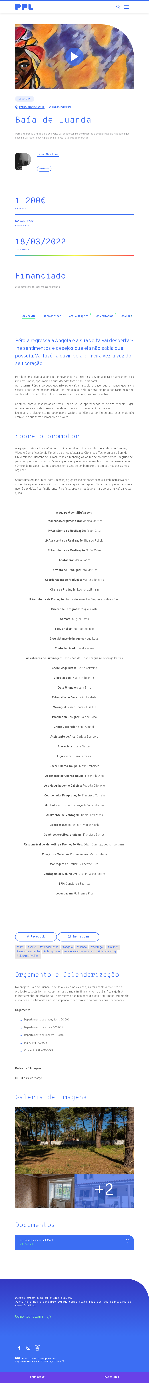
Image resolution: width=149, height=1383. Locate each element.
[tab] (29, 316)
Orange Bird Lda (48, 1359)
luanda (82, 947)
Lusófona (25, 98)
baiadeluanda (49, 947)
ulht (20, 947)
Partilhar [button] (111, 1377)
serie (31, 947)
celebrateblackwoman (79, 951)
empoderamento (28, 951)
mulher (112, 947)
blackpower (52, 951)
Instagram (80, 937)
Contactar (37, 1377)
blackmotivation (28, 956)
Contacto (44, 168)
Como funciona (29, 1317)
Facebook (37, 937)
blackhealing (107, 951)
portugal (97, 947)
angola (67, 947)
